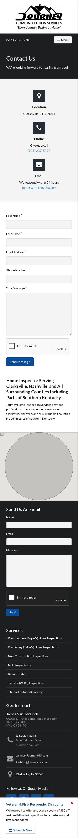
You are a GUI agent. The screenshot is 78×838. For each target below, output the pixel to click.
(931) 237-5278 (17, 40)
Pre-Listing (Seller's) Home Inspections (33, 647)
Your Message (15, 288)
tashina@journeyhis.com (32, 762)
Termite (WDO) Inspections (26, 683)
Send (12, 612)
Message (12, 550)
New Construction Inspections (28, 656)
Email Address (15, 252)
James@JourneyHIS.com (39, 187)
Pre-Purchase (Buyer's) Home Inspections (35, 638)
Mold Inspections (19, 665)
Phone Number (16, 270)
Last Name (13, 234)
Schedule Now (22, 830)
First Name (13, 215)
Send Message (20, 362)
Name (10, 517)
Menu (66, 40)
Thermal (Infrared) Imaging (25, 692)
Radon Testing (17, 674)
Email (9, 533)
